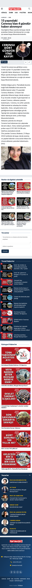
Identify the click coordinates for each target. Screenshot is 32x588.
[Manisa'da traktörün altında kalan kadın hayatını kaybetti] (8, 186)
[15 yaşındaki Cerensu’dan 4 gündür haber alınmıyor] (16, 50)
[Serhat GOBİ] (4, 506)
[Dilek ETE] (4, 531)
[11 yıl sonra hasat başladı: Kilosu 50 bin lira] (8, 201)
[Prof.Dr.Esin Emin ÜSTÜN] (4, 481)
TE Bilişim (20, 585)
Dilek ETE (13, 528)
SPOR (28, 578)
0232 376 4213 (17, 562)
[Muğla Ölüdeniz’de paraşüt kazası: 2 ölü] (24, 201)
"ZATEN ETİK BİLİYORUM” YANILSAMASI (18, 515)
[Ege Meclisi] (15, 8)
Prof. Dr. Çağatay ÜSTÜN (18, 512)
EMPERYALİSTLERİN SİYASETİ (18, 482)
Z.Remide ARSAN (15, 520)
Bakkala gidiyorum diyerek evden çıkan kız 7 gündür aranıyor (8, 223)
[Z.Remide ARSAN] (4, 522)
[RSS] (20, 572)
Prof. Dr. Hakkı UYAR (16, 495)
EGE (16, 12)
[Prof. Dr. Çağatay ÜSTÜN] (4, 514)
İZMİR (11, 12)
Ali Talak (13, 487)
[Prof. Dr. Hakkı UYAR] (4, 498)
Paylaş (5, 62)
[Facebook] (11, 572)
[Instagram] (17, 572)
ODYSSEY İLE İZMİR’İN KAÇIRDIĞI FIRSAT (20, 523)
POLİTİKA (23, 12)
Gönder (5, 251)
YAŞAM (11, 580)
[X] (14, 572)
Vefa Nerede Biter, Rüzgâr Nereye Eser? (18, 490)
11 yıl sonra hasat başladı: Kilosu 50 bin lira (7, 208)
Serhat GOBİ (14, 505)
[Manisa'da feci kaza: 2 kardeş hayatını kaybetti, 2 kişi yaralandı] (24, 216)
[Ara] (29, 9)
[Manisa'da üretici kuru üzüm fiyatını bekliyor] (24, 186)
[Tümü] (30, 475)
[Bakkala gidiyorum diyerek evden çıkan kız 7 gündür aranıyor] (8, 216)
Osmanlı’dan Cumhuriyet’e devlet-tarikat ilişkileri (18, 499)
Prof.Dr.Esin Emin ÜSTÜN (18, 480)
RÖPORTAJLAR (19, 580)
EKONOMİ (23, 578)
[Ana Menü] (2, 9)
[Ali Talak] (4, 489)
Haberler (3, 17)
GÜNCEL (4, 12)
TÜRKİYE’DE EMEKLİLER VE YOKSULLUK (18, 532)
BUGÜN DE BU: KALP (16, 507)
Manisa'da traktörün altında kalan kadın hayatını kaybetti (7, 193)
